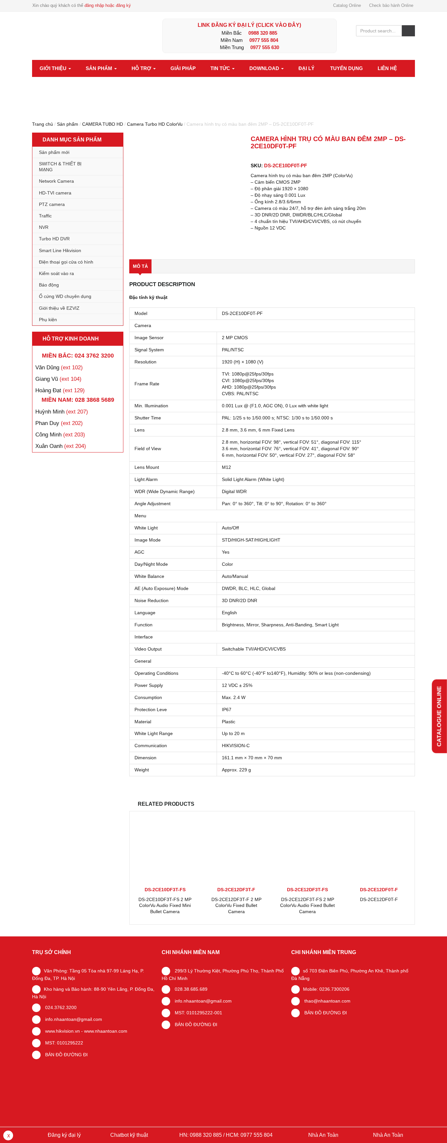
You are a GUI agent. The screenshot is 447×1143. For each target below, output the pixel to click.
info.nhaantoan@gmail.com (73, 1019)
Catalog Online (347, 5)
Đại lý (306, 68)
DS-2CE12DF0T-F (379, 899)
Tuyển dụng (346, 68)
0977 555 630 (264, 47)
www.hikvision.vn (62, 1031)
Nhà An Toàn (323, 1135)
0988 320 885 (262, 33)
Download (264, 68)
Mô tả (140, 266)
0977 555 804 (263, 40)
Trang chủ (42, 124)
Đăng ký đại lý (63, 1135)
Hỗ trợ (142, 68)
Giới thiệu (54, 68)
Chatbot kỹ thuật (128, 1135)
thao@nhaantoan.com (326, 1001)
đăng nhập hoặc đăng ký (107, 5)
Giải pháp (183, 68)
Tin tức (220, 68)
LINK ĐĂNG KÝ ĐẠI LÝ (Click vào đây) (249, 25)
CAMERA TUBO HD (102, 124)
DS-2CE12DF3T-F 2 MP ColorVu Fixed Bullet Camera (236, 905)
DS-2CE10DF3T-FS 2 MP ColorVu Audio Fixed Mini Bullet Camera (164, 905)
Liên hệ (387, 68)
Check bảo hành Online (391, 5)
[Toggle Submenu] (111, 166)
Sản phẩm (100, 68)
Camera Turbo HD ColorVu (155, 124)
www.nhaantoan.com (105, 1031)
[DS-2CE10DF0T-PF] (187, 193)
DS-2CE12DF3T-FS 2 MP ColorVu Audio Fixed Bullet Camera (307, 905)
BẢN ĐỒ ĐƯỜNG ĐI (66, 1054)
